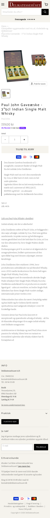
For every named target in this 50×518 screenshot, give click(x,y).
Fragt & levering (32, 504)
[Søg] (45, 12)
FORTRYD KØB (10, 422)
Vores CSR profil (25, 509)
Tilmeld (41, 447)
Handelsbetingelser (15, 504)
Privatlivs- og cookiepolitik (14, 506)
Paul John (5, 119)
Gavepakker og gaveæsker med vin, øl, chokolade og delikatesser (24, 29)
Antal (3, 134)
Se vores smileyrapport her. (13, 405)
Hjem (3, 26)
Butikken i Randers (35, 506)
